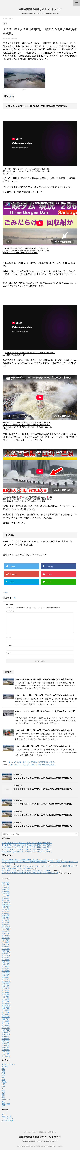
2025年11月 (6, 903)
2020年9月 (6, 1036)
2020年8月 (6, 1039)
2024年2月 (6, 946)
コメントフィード (8, 1118)
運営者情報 (42, 1132)
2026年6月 (6, 887)
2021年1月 (6, 1028)
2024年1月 (6, 949)
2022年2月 (6, 999)
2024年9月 (6, 931)
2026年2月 (6, 896)
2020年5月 (6, 1045)
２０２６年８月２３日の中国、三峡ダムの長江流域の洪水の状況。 (43, 789)
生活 (3, 1084)
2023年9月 (6, 957)
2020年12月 (6, 1030)
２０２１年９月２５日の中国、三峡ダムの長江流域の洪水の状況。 (32, 762)
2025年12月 (6, 900)
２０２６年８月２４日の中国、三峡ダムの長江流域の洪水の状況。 (43, 778)
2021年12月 (6, 1004)
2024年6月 (6, 938)
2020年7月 (6, 1041)
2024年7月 (6, 935)
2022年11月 (6, 979)
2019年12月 (6, 1056)
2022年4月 (6, 995)
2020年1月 (6, 1054)
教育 (3, 1075)
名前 (8, 638)
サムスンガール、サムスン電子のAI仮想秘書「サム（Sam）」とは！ (27, 860)
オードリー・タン (8, 1064)
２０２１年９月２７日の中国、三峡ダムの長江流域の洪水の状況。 (32, 765)
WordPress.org (7, 1120)
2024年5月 (6, 940)
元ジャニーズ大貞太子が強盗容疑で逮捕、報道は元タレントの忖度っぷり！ (30, 873)
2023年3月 (6, 971)
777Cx (58, 860)
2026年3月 (6, 894)
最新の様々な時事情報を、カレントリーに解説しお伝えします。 (40, 1141)
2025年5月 (6, 916)
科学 (3, 1088)
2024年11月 (6, 927)
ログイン (5, 1114)
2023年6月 (6, 964)
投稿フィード (7, 1116)
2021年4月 (6, 1021)
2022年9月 (6, 984)
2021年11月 (6, 1006)
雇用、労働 (6, 1104)
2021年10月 (6, 1008)
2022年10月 (6, 982)
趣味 (3, 1102)
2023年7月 (6, 962)
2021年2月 (6, 1025)
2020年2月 (6, 1052)
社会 (3, 1086)
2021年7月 (6, 1014)
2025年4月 (6, 918)
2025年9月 (6, 907)
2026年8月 (6, 883)
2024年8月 (6, 933)
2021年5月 (6, 1019)
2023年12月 (6, 951)
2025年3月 (6, 920)
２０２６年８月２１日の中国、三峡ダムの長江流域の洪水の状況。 (43, 815)
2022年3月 (6, 997)
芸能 (3, 1095)
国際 (3, 1071)
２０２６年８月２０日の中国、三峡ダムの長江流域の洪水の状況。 (43, 826)
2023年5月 (6, 966)
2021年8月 (6, 1012)
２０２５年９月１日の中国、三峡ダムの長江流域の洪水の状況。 (43, 746)
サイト (8, 653)
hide (11, 96)
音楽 (3, 1106)
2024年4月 (6, 942)
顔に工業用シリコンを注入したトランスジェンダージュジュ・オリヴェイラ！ (31, 866)
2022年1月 (6, 1001)
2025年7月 (6, 911)
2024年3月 (6, 944)
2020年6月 (6, 1043)
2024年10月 (6, 929)
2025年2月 (6, 922)
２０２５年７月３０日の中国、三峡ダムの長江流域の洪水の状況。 (27, 870)
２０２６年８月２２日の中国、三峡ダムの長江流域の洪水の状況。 (43, 804)
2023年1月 (6, 975)
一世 (13, 598)
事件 (6, 592)
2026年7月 (6, 885)
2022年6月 (6, 990)
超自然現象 (6, 1099)
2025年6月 (6, 914)
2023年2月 (6, 973)
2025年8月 (6, 909)
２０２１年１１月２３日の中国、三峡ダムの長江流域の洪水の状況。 (45, 695)
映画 (3, 1077)
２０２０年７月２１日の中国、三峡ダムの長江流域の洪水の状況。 (44, 730)
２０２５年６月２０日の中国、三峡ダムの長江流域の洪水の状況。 (44, 679)
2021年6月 (6, 1017)
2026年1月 (6, 898)
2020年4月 (6, 1047)
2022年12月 (6, 977)
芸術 (3, 1097)
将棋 (3, 1073)
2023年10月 (6, 955)
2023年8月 (6, 960)
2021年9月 (6, 1010)
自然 (3, 1093)
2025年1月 (6, 925)
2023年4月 (6, 968)
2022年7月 (6, 988)
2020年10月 (6, 1034)
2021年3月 (6, 1023)
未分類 (4, 1082)
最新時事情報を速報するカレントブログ (40, 9)
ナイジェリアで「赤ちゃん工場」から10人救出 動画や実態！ (24, 862)
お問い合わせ (52, 1132)
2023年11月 (6, 953)
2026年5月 (6, 889)
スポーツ (5, 1066)
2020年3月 (6, 1050)
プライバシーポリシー (30, 1132)
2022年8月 (6, 986)
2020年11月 (6, 1032)
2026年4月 (6, 892)
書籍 (3, 1080)
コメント (10, 611)
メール (9, 645)
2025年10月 (6, 905)
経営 (3, 1091)
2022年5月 (6, 993)
